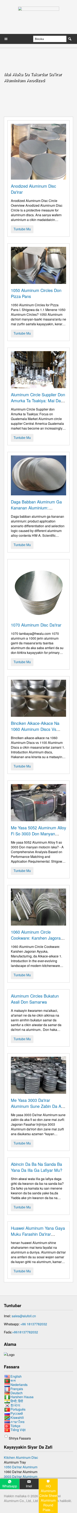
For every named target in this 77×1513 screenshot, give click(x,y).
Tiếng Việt (17, 1430)
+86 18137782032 (33, 1324)
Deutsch (16, 1393)
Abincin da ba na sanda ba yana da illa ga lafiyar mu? (36, 1167)
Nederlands (19, 1384)
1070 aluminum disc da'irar (36, 625)
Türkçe (15, 1425)
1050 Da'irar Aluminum (20, 1467)
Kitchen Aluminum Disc (21, 1457)
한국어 (15, 1405)
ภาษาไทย (17, 1421)
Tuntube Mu (22, 229)
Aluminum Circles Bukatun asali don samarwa (35, 999)
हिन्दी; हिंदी (16, 1401)
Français (16, 1388)
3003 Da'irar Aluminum (20, 1476)
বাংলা (13, 1380)
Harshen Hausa (21, 1397)
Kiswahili (17, 1417)
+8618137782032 (25, 1332)
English (16, 1376)
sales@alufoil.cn (24, 1316)
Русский (16, 1413)
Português (17, 1409)
